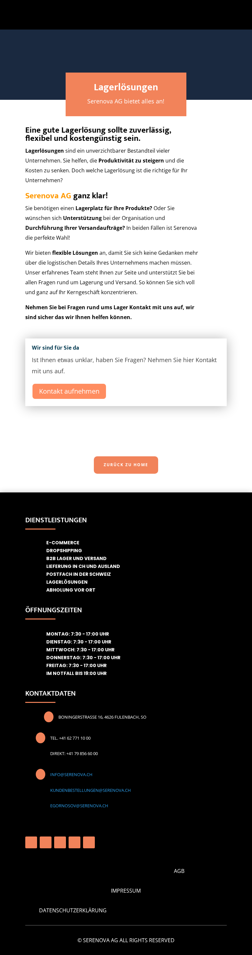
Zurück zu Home (126, 464)
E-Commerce (62, 542)
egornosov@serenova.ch (79, 806)
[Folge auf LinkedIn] (74, 842)
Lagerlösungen (67, 582)
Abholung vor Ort (70, 590)
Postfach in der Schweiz (78, 574)
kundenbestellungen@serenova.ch (90, 790)
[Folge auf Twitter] (89, 842)
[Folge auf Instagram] (46, 842)
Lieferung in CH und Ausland (83, 566)
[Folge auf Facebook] (31, 842)
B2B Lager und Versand (76, 558)
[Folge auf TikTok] (60, 842)
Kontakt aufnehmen (69, 391)
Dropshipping (64, 550)
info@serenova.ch (71, 774)
